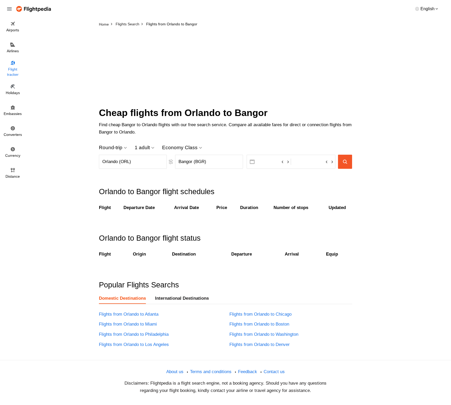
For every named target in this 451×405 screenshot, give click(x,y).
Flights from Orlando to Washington (263, 334)
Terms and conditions (211, 371)
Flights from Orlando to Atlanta (128, 314)
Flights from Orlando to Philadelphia (134, 334)
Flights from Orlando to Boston (259, 324)
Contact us (274, 371)
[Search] (345, 162)
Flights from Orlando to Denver (259, 344)
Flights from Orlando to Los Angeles (134, 344)
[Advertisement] (225, 68)
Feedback (247, 371)
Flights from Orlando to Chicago (260, 314)
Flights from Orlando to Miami (128, 324)
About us (174, 371)
